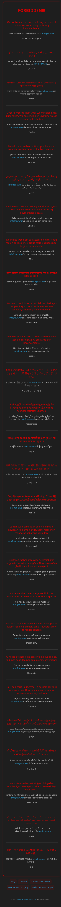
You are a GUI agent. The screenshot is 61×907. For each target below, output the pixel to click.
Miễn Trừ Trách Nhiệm (42, 887)
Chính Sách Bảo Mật (40, 881)
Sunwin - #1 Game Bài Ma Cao (26, 899)
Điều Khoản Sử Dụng (18, 887)
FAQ (13, 881)
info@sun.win (48, 33)
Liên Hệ (23, 881)
